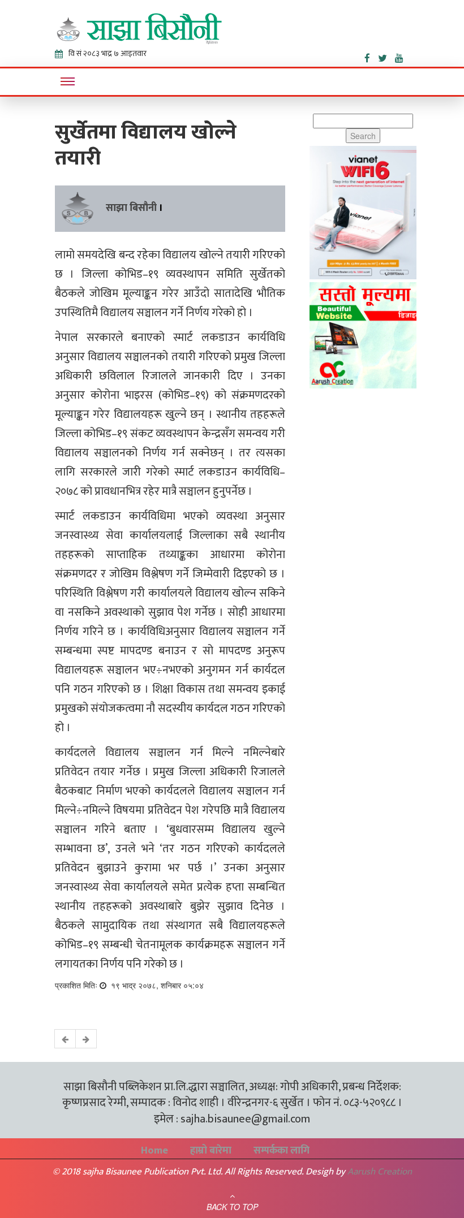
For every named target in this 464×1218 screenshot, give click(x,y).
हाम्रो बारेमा (210, 1150)
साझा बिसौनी (131, 208)
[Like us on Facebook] (371, 56)
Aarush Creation (379, 1172)
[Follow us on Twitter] (386, 56)
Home (154, 1150)
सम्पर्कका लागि (282, 1150)
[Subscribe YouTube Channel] (402, 56)
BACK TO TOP (232, 1206)
